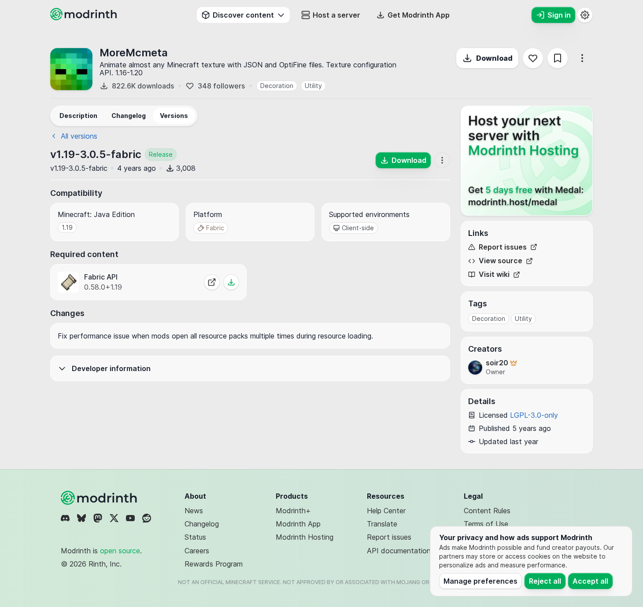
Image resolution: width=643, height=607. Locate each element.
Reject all (545, 581)
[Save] (557, 58)
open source (120, 550)
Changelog (202, 524)
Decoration (276, 85)
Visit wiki (494, 274)
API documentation (399, 551)
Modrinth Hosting (304, 537)
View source (500, 261)
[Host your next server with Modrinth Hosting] (527, 161)
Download (494, 58)
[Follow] (532, 58)
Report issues (503, 247)
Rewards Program (214, 564)
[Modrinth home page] (84, 17)
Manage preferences (480, 581)
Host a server (336, 15)
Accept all (590, 581)
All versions (79, 136)
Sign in (559, 15)
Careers (197, 551)
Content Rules (487, 511)
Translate (382, 524)
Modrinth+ (293, 511)
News (194, 511)
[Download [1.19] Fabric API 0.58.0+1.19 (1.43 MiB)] (231, 282)
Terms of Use (486, 524)
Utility (313, 85)
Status (195, 537)
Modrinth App (298, 524)
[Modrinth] (100, 498)
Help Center (386, 511)
